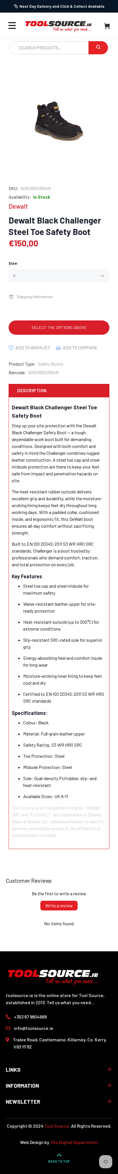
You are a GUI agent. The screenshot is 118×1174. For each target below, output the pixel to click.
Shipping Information (35, 296)
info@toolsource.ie (33, 1028)
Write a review (59, 905)
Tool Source (56, 1126)
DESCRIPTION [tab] (31, 390)
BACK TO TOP (59, 1161)
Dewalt (18, 206)
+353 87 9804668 (30, 1016)
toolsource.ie (19, 995)
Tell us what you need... (70, 1002)
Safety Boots (50, 363)
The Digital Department (74, 1142)
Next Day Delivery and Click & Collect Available (62, 6)
